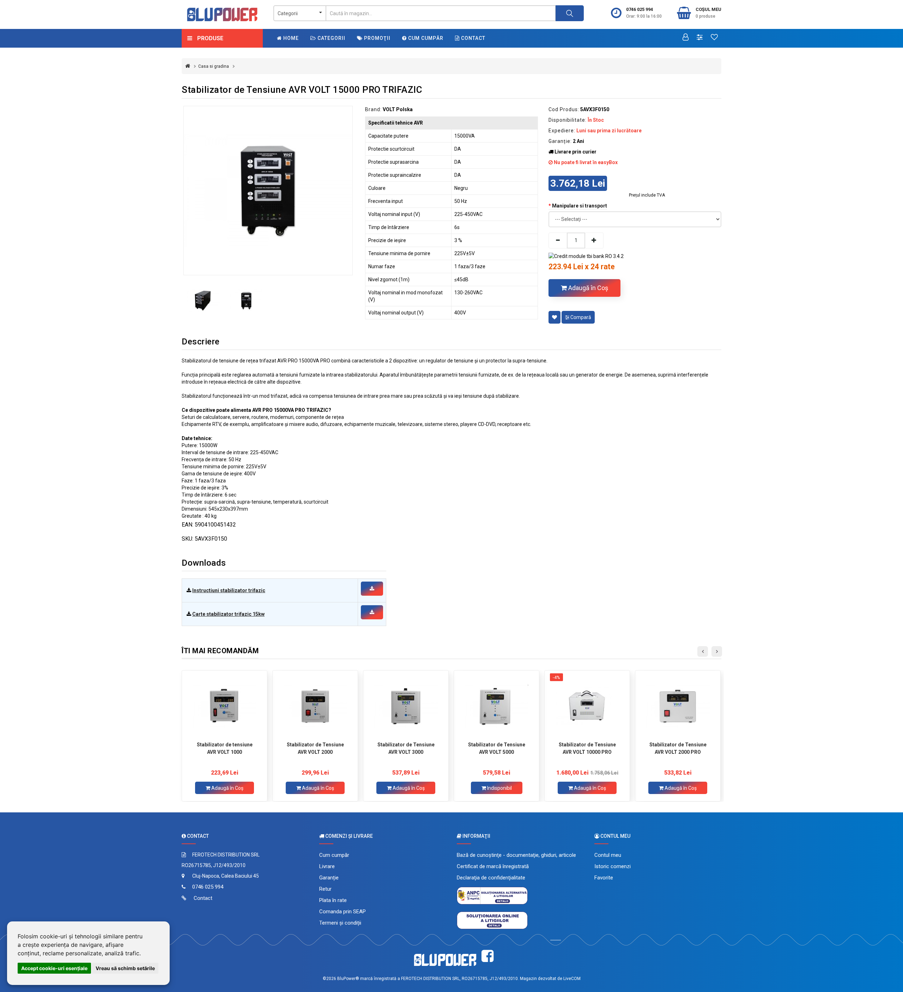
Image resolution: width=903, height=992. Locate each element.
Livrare (327, 866)
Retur (325, 889)
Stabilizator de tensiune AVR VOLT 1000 (225, 748)
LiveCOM (572, 978)
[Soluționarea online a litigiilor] (492, 920)
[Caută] (570, 13)
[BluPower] (222, 14)
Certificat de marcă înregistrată (493, 866)
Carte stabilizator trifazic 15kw (228, 614)
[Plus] (594, 240)
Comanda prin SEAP (342, 911)
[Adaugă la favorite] (554, 317)
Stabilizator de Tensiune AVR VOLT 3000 (406, 748)
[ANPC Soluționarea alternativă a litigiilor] (492, 895)
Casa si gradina (213, 66)
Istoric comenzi (612, 866)
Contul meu (607, 855)
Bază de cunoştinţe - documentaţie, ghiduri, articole (516, 855)
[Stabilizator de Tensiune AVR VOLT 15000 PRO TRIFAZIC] (268, 190)
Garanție (329, 877)
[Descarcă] (372, 589)
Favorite (603, 877)
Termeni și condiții (340, 923)
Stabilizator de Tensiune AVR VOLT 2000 (315, 748)
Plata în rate (333, 900)
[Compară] (700, 38)
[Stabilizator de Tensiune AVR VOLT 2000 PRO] (678, 706)
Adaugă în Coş (587, 287)
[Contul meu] (686, 38)
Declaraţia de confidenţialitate (491, 877)
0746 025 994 (639, 9)
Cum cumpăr (425, 38)
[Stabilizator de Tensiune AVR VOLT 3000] (406, 706)
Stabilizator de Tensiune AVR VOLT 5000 (496, 748)
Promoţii (376, 38)
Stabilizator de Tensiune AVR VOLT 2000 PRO (678, 748)
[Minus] (558, 240)
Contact (472, 38)
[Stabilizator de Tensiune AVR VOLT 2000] (315, 706)
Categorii (330, 38)
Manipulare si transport (579, 206)
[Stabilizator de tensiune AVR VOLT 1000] (224, 706)
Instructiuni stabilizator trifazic (228, 590)
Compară (580, 317)
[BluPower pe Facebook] (487, 956)
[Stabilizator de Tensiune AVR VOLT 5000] (496, 706)
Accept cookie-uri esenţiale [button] (54, 968)
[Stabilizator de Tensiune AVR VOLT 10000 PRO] (587, 706)
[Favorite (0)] (714, 38)
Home (290, 38)
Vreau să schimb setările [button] (125, 968)
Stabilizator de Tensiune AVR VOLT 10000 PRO (587, 748)
